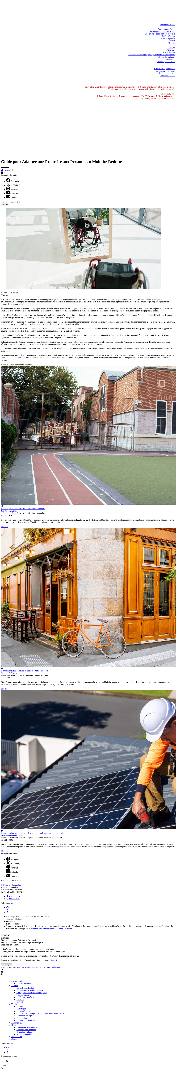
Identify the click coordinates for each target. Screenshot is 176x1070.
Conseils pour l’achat (166, 29)
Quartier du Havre (167, 24)
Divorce (171, 43)
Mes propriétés (169, 22)
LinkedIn (14, 193)
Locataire (171, 41)
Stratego (7, 170)
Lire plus (4, 526)
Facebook (15, 181)
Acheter (172, 27)
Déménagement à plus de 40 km (162, 31)
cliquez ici (54, 960)
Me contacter (169, 78)
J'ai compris (6, 965)
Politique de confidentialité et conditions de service (51, 928)
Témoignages (169, 64)
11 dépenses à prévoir (166, 38)
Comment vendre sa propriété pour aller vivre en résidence (151, 55)
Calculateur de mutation (165, 71)
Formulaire (10, 921)
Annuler (5, 205)
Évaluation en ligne (167, 73)
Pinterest (14, 189)
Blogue (172, 80)
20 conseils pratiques (166, 57)
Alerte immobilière (167, 75)
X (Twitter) (15, 185)
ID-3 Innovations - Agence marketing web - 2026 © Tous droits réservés (30, 967)
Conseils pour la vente (166, 62)
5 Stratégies (170, 50)
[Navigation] (86, 2)
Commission (170, 59)
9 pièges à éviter (168, 36)
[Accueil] (89, 2)
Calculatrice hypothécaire (164, 68)
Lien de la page (12, 924)
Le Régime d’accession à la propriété (160, 34)
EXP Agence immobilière (11, 885)
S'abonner (5, 935)
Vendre (172, 45)
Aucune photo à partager (11, 202)
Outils (172, 66)
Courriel (14, 197)
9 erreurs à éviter (168, 52)
